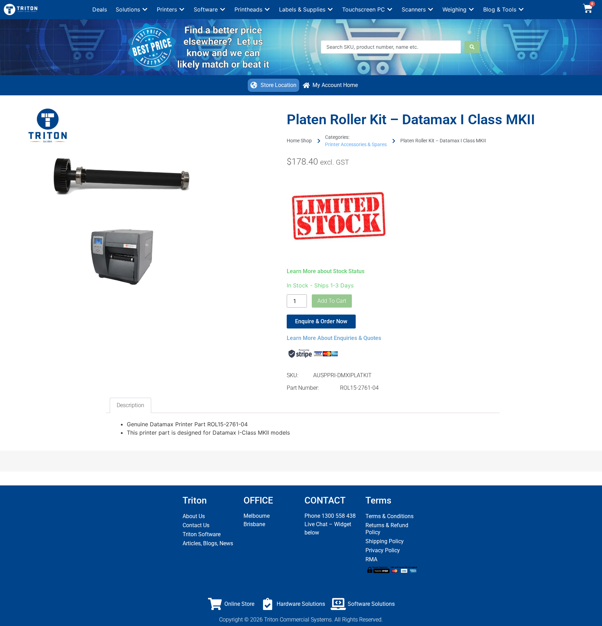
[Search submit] (472, 47)
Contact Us (196, 525)
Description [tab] (130, 405)
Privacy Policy (382, 550)
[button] (132, 9)
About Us (194, 516)
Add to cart (331, 301)
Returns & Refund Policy (386, 529)
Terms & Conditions (389, 516)
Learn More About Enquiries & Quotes (334, 338)
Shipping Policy (384, 541)
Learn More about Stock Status (325, 271)
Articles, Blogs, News (208, 543)
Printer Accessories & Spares (356, 144)
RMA (371, 559)
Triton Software (202, 534)
